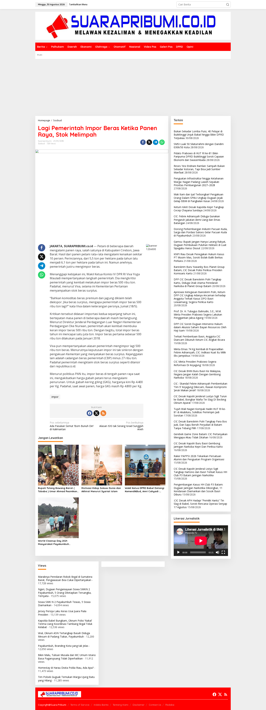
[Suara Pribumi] (133, 25)
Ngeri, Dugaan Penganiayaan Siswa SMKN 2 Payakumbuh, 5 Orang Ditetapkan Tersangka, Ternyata (64, 592)
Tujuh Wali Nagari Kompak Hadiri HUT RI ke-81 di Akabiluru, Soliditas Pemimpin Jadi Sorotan (200, 412)
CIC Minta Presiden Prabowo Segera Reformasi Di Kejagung (195, 363)
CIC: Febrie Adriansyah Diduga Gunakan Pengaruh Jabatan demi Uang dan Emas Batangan (197, 220)
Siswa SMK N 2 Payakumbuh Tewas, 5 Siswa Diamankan (64, 603)
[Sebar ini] (143, 142)
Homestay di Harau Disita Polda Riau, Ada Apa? (66, 667)
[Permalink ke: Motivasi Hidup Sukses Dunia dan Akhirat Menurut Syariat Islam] (101, 464)
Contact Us (155, 704)
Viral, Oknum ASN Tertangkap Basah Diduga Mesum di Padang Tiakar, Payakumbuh (64, 634)
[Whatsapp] (162, 142)
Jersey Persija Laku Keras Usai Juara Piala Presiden (62, 612)
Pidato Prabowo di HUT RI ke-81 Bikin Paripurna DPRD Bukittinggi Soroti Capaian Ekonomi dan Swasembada (199, 156)
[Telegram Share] (155, 142)
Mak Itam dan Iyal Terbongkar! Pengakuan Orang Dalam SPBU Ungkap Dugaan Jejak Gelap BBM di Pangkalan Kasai (198, 198)
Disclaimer (138, 704)
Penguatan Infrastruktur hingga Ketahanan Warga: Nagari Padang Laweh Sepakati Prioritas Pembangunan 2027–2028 (198, 182)
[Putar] (178, 552)
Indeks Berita (101, 704)
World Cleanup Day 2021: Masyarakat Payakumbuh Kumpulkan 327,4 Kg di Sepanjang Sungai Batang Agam (58, 542)
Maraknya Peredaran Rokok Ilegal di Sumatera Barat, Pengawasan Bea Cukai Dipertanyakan (65, 578)
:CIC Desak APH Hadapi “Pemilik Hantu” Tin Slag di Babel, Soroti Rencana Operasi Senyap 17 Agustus (200, 504)
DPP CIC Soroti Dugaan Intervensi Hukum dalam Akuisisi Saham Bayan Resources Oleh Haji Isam (200, 327)
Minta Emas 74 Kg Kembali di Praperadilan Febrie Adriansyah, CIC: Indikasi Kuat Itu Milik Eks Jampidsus (200, 352)
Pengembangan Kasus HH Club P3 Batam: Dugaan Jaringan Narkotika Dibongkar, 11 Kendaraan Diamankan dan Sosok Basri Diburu (198, 489)
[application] (201, 540)
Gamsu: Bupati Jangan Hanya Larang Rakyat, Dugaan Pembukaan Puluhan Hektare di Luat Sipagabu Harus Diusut (200, 245)
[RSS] (103, 413)
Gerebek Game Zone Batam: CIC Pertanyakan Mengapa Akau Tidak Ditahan (200, 435)
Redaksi (169, 704)
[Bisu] (217, 552)
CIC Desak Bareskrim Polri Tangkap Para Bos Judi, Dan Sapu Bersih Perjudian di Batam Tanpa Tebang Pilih (200, 425)
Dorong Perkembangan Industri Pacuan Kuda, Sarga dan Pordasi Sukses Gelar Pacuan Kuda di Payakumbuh (200, 232)
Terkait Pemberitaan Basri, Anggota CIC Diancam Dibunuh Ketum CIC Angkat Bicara (199, 338)
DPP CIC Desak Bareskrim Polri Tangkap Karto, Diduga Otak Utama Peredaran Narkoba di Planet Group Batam (197, 283)
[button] (228, 4)
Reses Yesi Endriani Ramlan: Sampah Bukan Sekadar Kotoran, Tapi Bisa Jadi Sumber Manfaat (199, 169)
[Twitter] (96, 413)
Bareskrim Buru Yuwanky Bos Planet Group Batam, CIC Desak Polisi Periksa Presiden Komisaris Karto (199, 270)
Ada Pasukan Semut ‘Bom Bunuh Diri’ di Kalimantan (72, 426)
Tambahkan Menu (78, 4)
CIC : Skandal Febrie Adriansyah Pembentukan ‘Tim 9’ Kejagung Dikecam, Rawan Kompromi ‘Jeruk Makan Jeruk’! (200, 387)
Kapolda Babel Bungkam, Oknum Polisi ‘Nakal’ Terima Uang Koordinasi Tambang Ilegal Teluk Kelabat (65, 624)
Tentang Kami (120, 704)
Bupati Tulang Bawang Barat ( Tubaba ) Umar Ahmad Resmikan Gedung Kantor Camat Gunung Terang (57, 490)
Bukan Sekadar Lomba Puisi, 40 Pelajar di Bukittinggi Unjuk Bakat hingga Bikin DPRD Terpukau (199, 135)
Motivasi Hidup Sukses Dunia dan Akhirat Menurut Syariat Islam (101, 490)
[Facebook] (89, 413)
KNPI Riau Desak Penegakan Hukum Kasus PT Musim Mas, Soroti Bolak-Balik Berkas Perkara (199, 257)
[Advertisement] (133, 86)
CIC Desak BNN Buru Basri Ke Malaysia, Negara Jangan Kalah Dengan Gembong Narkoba (197, 374)
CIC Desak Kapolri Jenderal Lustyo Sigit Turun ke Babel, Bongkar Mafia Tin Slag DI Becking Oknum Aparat (200, 399)
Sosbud (41, 143)
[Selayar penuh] (223, 552)
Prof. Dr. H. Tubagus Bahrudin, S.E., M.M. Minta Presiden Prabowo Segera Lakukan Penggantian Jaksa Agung (198, 314)
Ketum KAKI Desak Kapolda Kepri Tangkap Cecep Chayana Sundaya (199, 208)
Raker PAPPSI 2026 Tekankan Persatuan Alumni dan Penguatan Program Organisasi (199, 457)
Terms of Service (79, 704)
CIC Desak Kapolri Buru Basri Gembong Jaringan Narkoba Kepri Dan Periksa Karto (198, 445)
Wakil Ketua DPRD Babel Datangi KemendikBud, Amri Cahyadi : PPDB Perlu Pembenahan (144, 490)
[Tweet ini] (149, 142)
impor (55, 396)
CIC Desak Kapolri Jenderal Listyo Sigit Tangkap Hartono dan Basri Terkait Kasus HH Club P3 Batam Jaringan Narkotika (200, 472)
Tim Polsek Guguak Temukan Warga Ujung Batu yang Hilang (66, 678)
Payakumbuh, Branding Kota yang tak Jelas (63, 645)
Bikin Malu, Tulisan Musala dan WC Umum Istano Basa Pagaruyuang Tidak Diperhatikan (67, 656)
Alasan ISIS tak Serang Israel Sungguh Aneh (121, 426)
